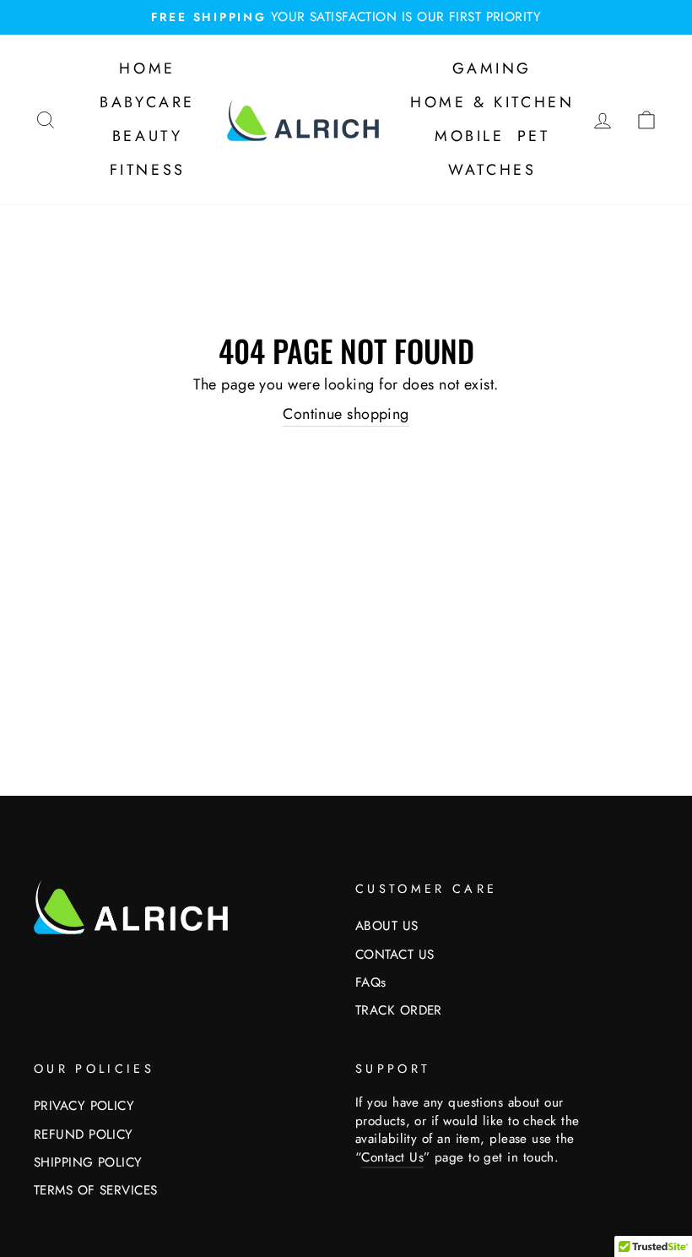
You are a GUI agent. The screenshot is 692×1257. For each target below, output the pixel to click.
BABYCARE (147, 102)
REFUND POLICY (83, 1134)
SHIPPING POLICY (88, 1162)
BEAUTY (147, 136)
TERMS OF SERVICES (96, 1190)
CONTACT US (395, 954)
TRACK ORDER (398, 1010)
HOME (147, 68)
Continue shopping (346, 414)
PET (533, 136)
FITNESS (148, 170)
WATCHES (492, 170)
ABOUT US (387, 926)
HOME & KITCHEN (492, 102)
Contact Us (392, 1157)
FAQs (371, 982)
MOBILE (470, 136)
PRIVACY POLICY (84, 1105)
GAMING (492, 68)
